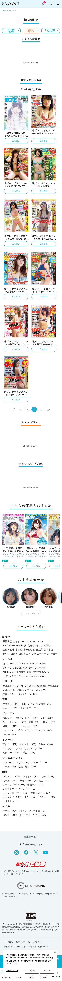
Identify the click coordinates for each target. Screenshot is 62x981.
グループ (40, 762)
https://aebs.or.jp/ (8, 932)
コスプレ (12, 704)
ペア (9, 762)
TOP (4, 11)
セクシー (12, 752)
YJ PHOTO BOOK (36, 663)
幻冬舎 (39, 645)
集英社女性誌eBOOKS (38, 672)
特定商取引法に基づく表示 (14, 947)
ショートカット (15, 722)
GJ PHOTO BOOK (12, 667)
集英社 (47, 645)
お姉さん (28, 744)
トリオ (23, 762)
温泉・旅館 (28, 766)
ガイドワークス (21, 641)
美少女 (10, 744)
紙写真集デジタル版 (13, 686)
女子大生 (42, 780)
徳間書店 (48, 649)
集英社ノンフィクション (15, 676)
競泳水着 (44, 704)
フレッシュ (29, 726)
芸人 (30, 797)
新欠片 (6, 653)
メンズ (10, 815)
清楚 (29, 752)
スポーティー (13, 730)
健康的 (10, 726)
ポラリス (22, 694)
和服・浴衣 (30, 708)
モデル (10, 780)
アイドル (32, 776)
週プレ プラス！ (30, 31)
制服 (28, 704)
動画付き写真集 (51, 686)
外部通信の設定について (38, 947)
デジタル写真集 (11, 31)
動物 (26, 815)
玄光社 (31, 645)
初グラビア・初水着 (33, 811)
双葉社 (32, 653)
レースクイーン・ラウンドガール (24, 784)
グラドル (12, 776)
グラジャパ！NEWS (50, 31)
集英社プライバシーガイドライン (29, 942)
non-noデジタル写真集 (14, 672)
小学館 (18, 649)
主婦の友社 (8, 649)
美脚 (35, 722)
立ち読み (16, 141)
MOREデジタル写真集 (34, 667)
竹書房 (39, 649)
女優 (48, 776)
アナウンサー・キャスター (20, 788)
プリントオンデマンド (38, 690)
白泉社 (14, 653)
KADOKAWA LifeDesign (14, 645)
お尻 (47, 718)
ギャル (10, 734)
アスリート (46, 797)
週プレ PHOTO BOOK (14, 663)
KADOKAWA (36, 641)
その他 (40, 815)
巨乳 (32, 718)
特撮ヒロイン (41, 793)
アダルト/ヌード (11, 801)
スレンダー (13, 718)
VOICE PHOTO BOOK (14, 690)
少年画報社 (29, 649)
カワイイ (33, 748)
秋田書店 (7, 641)
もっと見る (31, 614)
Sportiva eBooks (37, 676)
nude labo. (33, 694)
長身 (49, 722)
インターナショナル (39, 730)
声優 (26, 780)
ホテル (10, 766)
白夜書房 (23, 653)
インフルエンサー (16, 793)
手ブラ (10, 811)
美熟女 (46, 744)
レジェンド (13, 797)
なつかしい (13, 748)
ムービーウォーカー (47, 653)
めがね (10, 708)
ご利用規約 (8, 942)
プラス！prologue (33, 686)
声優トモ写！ (9, 694)
